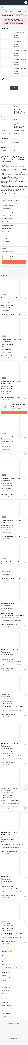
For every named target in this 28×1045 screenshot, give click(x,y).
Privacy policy (5, 990)
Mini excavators (6, 231)
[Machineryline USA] (10, 2)
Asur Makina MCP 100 (7, 603)
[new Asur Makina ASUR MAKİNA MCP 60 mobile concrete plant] (14, 639)
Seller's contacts (6, 964)
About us (4, 958)
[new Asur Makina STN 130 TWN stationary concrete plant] (14, 821)
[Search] (25, 7)
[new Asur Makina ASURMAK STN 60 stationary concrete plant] (14, 733)
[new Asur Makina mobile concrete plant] (14, 683)
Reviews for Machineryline (8, 996)
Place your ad (14, 413)
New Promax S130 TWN (19, 41)
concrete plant (17, 116)
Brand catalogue (6, 998)
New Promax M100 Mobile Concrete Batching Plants (19, 50)
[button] (25, 2)
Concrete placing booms (8, 225)
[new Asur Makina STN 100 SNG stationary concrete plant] (14, 777)
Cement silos (5, 222)
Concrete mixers (6, 215)
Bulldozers (5, 248)
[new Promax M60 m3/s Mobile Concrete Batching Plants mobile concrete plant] (14, 468)
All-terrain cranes (6, 241)
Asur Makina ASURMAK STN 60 (10, 743)
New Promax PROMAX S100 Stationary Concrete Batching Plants (19, 59)
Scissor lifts (5, 238)
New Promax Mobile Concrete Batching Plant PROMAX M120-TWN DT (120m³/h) (19, 68)
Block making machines (8, 218)
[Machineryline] (6, 11)
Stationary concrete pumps (9, 212)
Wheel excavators (6, 245)
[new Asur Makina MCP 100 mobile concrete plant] (14, 593)
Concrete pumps (6, 208)
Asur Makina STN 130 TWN (9, 832)
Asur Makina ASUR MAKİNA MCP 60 (12, 649)
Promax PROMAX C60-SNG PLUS (11, 520)
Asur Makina (5, 694)
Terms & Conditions (6, 987)
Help (3, 961)
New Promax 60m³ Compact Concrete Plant (19, 32)
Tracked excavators (7, 228)
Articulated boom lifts (7, 251)
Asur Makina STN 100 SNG (9, 788)
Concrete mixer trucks (8, 205)
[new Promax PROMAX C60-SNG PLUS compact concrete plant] (14, 509)
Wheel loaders (5, 235)
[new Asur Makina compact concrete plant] (14, 866)
